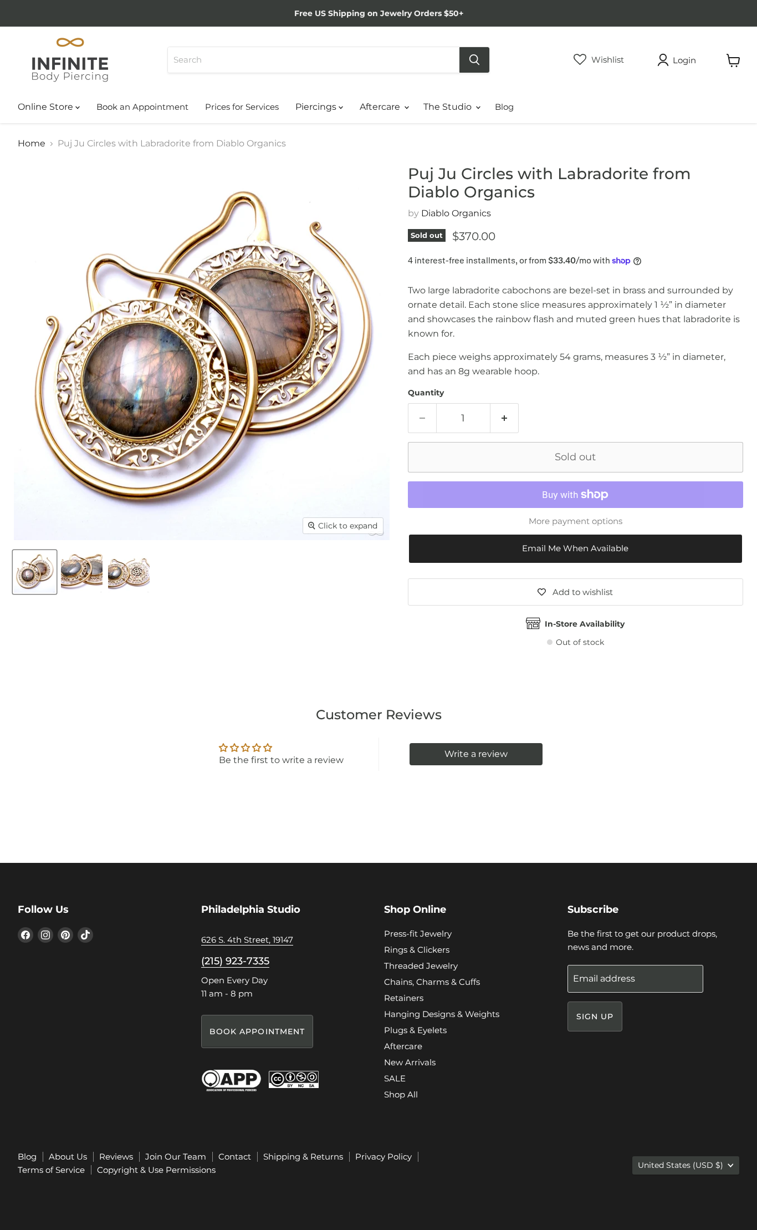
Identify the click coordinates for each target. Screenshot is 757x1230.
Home (31, 144)
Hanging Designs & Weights (441, 1014)
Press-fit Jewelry (418, 933)
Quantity (426, 392)
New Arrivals (410, 1062)
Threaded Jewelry (421, 965)
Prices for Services (242, 106)
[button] (575, 548)
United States (680, 1165)
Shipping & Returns (303, 1156)
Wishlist (606, 59)
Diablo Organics (456, 213)
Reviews (116, 1156)
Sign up (595, 1016)
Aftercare (381, 106)
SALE (395, 1078)
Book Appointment (257, 1031)
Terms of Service (51, 1170)
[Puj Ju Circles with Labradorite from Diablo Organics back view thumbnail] (129, 572)
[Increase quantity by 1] (504, 418)
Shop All (401, 1094)
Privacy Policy (383, 1156)
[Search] (474, 60)
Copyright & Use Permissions (156, 1170)
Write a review (476, 754)
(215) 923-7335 (235, 961)
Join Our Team (175, 1156)
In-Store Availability (585, 624)
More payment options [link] (575, 521)
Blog (504, 106)
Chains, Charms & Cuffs (432, 982)
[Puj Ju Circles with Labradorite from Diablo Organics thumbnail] (35, 572)
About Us (68, 1156)
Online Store (46, 106)
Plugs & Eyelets (415, 1030)
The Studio (448, 106)
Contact (234, 1156)
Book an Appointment (142, 106)
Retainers (403, 998)
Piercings (317, 106)
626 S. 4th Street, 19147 (247, 939)
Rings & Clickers (416, 949)
